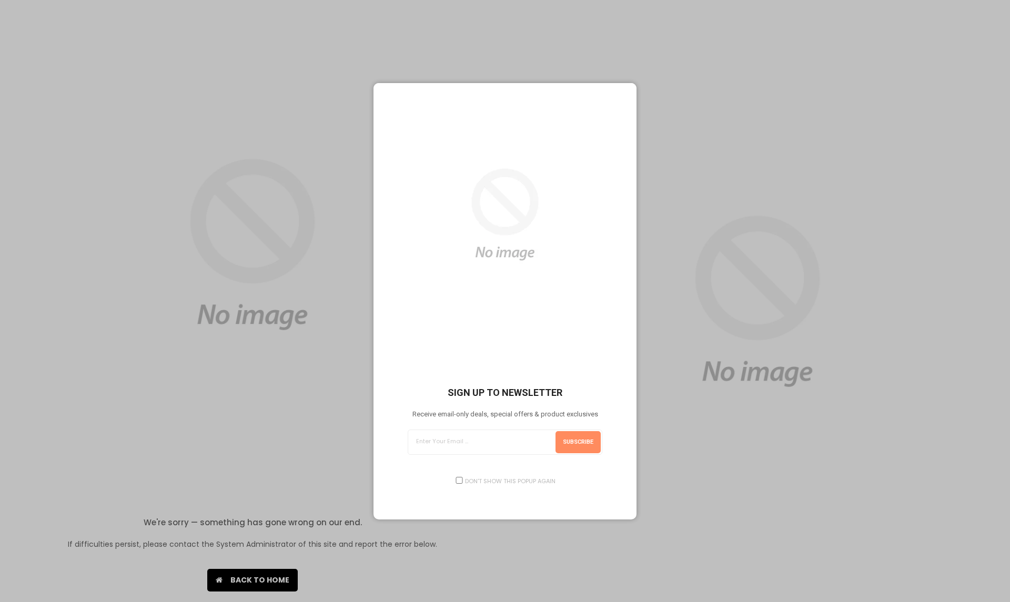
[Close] (628, 91)
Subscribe (578, 441)
